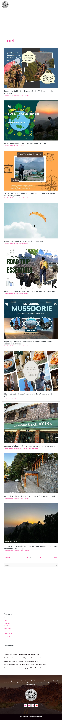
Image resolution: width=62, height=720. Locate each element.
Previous (6, 557)
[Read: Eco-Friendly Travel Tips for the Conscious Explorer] (31, 120)
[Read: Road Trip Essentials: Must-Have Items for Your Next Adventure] (31, 268)
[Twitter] (29, 705)
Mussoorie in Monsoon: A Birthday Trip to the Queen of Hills (21, 661)
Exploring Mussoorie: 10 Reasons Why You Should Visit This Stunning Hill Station (28, 342)
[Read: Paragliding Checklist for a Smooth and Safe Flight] (31, 220)
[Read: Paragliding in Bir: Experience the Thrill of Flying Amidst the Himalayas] (31, 68)
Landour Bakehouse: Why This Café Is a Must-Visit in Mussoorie (29, 446)
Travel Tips (9, 145)
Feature (6, 618)
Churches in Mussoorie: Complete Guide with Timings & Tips (21, 654)
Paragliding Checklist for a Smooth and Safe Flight (24, 241)
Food (5, 398)
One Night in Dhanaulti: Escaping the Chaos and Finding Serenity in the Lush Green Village (30, 547)
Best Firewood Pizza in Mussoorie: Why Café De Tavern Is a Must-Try (23, 658)
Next (56, 557)
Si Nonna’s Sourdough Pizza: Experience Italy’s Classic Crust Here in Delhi (25, 664)
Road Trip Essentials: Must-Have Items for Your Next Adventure (29, 291)
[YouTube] (36, 705)
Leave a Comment (25, 95)
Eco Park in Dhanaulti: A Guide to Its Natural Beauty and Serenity (30, 496)
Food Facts (7, 623)
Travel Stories (10, 95)
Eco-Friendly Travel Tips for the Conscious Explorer (25, 143)
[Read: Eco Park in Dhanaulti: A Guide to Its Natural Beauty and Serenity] (31, 473)
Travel (5, 95)
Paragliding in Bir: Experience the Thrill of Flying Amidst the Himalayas (28, 92)
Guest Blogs (7, 628)
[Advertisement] (31, 21)
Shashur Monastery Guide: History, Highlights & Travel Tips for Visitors (24, 668)
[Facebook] (25, 705)
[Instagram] (32, 705)
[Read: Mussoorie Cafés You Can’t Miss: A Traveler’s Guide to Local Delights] (31, 371)
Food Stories (9, 398)
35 (40, 557)
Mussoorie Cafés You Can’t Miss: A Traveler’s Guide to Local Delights (28, 395)
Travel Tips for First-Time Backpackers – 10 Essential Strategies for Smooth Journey (29, 194)
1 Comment (22, 145)
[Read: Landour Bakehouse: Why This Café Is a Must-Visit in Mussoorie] (31, 423)
